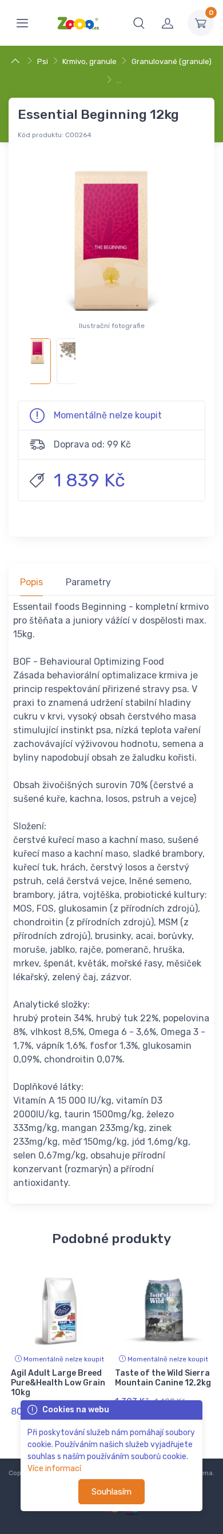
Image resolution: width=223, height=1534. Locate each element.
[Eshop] (16, 61)
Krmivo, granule (89, 61)
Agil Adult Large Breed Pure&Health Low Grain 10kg (58, 1382)
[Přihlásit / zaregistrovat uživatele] (167, 23)
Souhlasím (111, 1492)
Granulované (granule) (172, 61)
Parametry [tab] (88, 582)
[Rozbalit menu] (22, 22)
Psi (42, 61)
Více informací (54, 1468)
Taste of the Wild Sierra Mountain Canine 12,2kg (163, 1378)
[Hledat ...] (139, 22)
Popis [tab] (31, 582)
